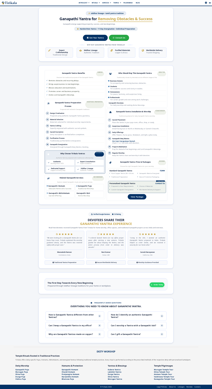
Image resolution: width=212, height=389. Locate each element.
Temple (116, 3)
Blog (138, 3)
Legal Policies (162, 387)
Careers (197, 387)
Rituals (95, 3)
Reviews (189, 387)
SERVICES (105, 3)
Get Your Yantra (96, 38)
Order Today (158, 285)
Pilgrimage (128, 3)
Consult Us (120, 38)
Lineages (181, 387)
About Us (172, 387)
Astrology (83, 3)
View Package (137, 197)
